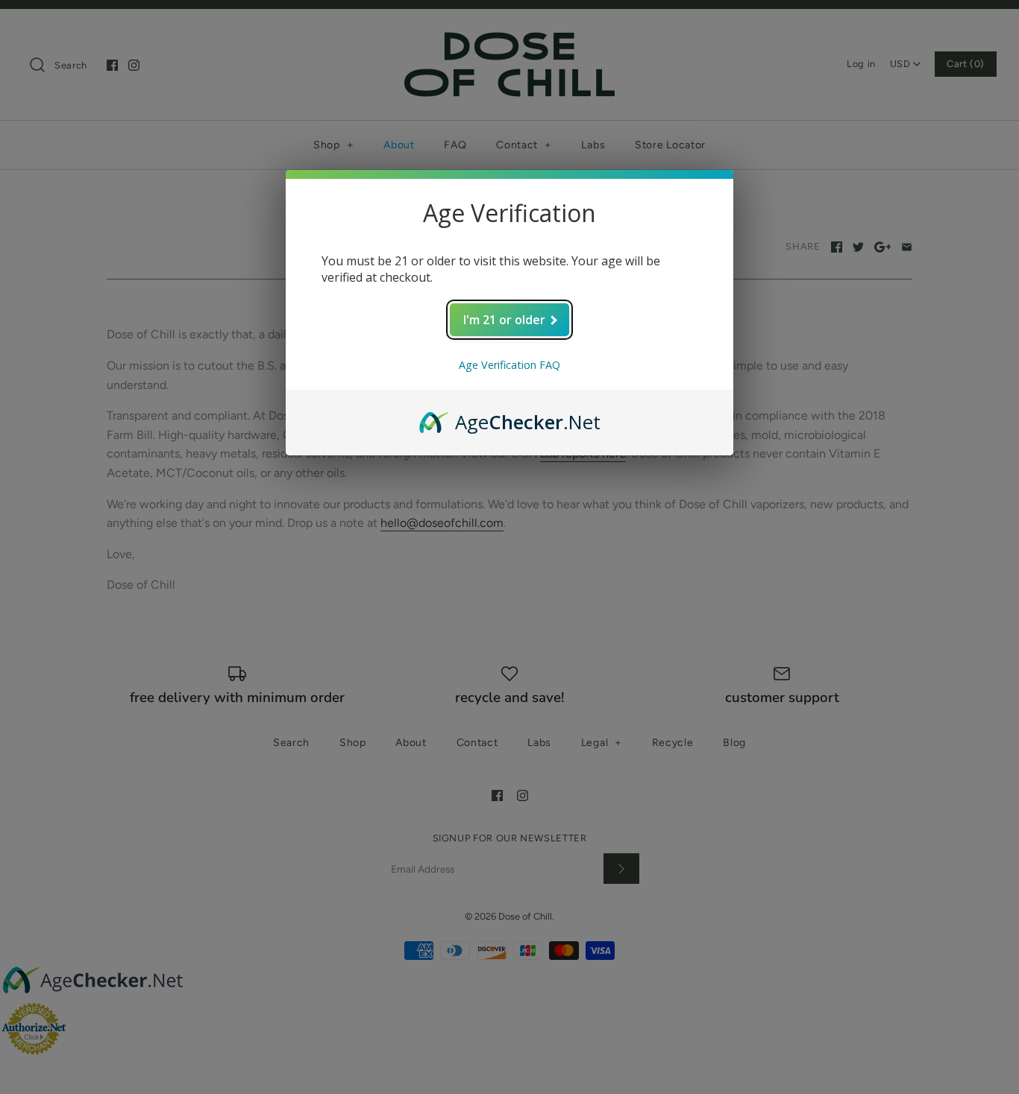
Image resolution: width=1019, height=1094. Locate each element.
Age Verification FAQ (509, 365)
